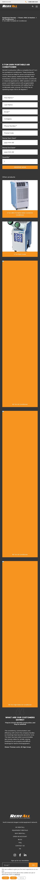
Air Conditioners (8, 19)
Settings (22, 878)
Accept (5, 878)
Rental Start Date (9, 138)
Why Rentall (20, 833)
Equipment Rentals (9, 18)
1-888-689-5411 (33, 2)
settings (17, 874)
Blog (20, 839)
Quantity (6, 157)
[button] (37, 739)
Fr (20, 849)
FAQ (20, 842)
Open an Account (20, 836)
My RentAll (20, 827)
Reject (13, 878)
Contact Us (20, 846)
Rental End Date (8, 148)
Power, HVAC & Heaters (26, 18)
